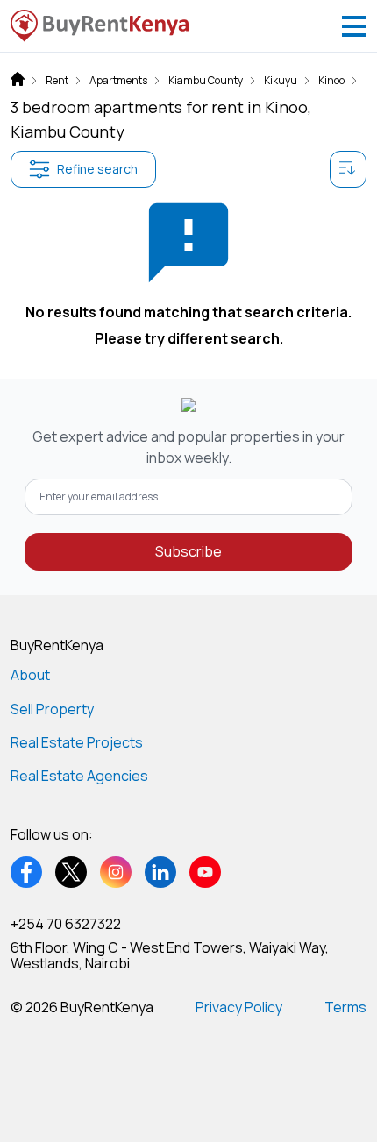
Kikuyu (280, 81)
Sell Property (52, 709)
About (30, 675)
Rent (57, 81)
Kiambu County (205, 81)
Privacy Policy (239, 1007)
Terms (345, 1007)
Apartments (118, 81)
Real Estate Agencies (79, 776)
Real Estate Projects (77, 742)
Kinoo (331, 81)
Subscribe (188, 551)
